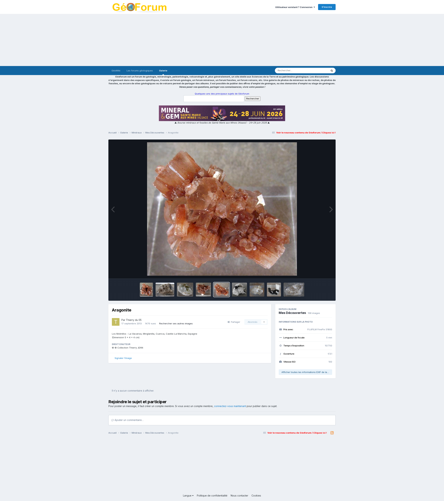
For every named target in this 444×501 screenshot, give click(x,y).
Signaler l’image (123, 358)
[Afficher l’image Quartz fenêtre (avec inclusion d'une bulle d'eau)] (294, 290)
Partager (234, 322)
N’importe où (316, 70)
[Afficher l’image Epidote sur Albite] (239, 290)
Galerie (163, 70)
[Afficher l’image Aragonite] (146, 290)
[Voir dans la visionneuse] (222, 209)
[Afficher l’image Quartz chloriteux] (185, 290)
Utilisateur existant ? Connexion (294, 7)
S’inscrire (327, 7)
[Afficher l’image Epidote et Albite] (274, 290)
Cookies (256, 495)
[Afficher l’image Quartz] (165, 290)
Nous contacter (239, 495)
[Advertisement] (222, 40)
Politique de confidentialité (212, 495)
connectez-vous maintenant (230, 406)
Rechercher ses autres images (176, 323)
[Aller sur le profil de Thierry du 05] (115, 322)
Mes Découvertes (292, 313)
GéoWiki (116, 70)
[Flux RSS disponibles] (332, 432)
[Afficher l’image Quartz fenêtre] (257, 290)
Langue (187, 495)
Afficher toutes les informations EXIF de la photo (306, 372)
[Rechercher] (332, 70)
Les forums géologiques (140, 70)
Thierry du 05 (134, 319)
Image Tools (321, 272)
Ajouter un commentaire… (129, 419)
